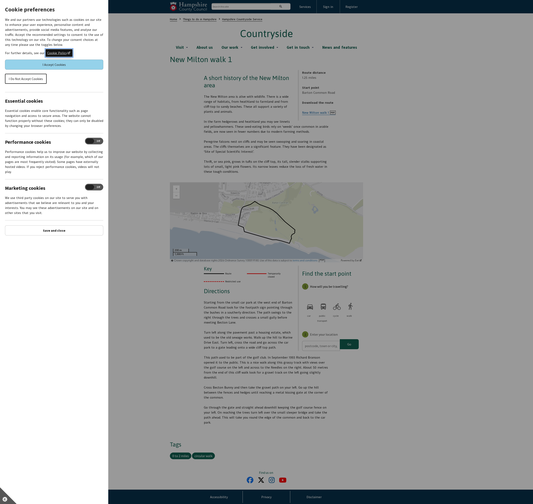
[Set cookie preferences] (8, 495)
